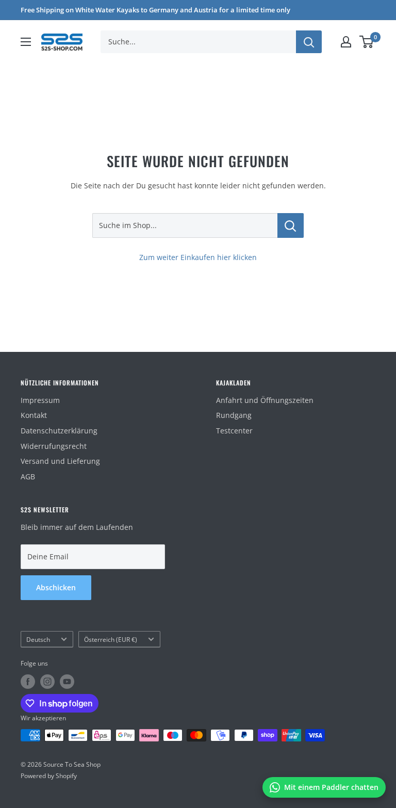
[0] (366, 42)
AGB (28, 476)
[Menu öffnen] (26, 42)
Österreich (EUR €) (110, 639)
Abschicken (56, 587)
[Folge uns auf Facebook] (28, 681)
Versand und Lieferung (60, 461)
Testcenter (234, 430)
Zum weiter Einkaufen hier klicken (198, 257)
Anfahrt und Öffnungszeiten (265, 400)
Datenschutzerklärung (59, 430)
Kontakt (34, 415)
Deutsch (38, 639)
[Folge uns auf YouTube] (67, 681)
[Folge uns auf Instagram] (47, 681)
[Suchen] (309, 41)
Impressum (40, 400)
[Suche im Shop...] (290, 225)
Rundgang (234, 415)
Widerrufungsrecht (54, 446)
